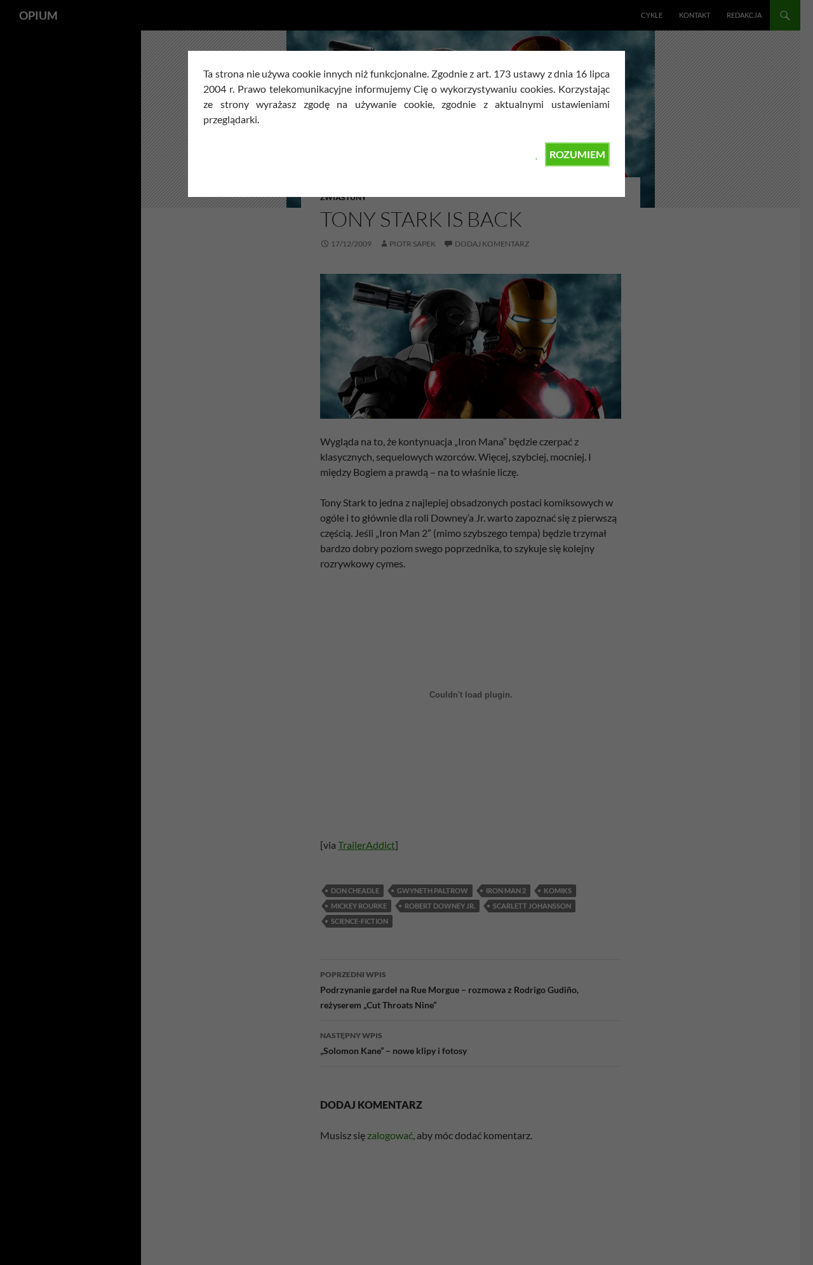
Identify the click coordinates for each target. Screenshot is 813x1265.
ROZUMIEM (577, 154)
